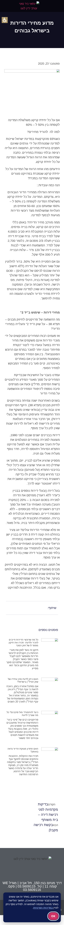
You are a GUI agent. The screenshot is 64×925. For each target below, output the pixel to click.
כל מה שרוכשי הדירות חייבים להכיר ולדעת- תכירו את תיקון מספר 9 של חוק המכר (23, 642)
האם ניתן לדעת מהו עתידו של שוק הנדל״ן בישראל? (23, 680)
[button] (59, 6)
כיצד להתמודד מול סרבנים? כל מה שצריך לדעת (22, 713)
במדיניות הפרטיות (43, 907)
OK (53, 916)
